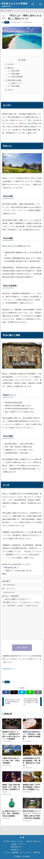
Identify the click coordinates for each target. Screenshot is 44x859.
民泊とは (10, 68)
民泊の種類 (15, 74)
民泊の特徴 (15, 71)
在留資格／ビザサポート (18, 844)
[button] (6, 692)
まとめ (10, 90)
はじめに (10, 64)
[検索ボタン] (33, 4)
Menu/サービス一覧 (16, 841)
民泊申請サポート (9, 669)
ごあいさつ (7, 852)
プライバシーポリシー (25, 852)
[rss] (21, 837)
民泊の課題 (15, 86)
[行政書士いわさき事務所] (14, 4)
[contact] (23, 837)
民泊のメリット (17, 83)
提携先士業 (37, 852)
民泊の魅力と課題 (14, 80)
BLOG (6, 22)
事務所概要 (15, 852)
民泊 (29, 120)
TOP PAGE (6, 841)
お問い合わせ (37, 841)
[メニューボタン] (40, 4)
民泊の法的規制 (17, 76)
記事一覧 (29, 841)
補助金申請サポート (17, 847)
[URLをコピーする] (38, 692)
